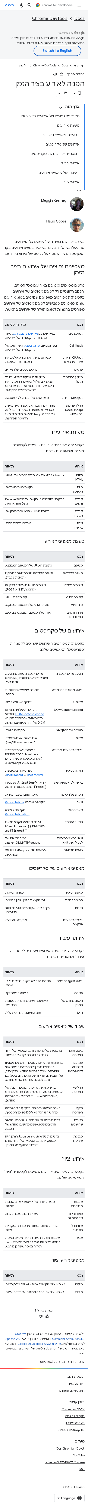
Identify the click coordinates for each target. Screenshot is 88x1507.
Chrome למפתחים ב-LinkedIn (65, 1462)
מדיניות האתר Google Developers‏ (39, 1344)
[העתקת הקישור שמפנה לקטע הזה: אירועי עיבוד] (54, 938)
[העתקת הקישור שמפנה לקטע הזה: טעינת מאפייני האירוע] (40, 541)
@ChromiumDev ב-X (70, 1448)
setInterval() (35, 775)
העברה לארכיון (75, 1423)
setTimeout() (14, 775)
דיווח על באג (77, 1384)
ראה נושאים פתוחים (72, 1391)
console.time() (14, 802)
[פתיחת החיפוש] (29, 5)
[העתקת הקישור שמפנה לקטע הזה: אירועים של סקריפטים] (30, 631)
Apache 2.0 (13, 1339)
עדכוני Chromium (73, 1409)
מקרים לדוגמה (75, 1416)
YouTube (79, 1455)
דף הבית (79, 65)
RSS (82, 1469)
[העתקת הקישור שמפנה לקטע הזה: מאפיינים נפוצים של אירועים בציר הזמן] (69, 273)
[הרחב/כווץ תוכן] (60, 107)
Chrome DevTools (49, 18)
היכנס (9, 5)
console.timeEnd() (17, 814)
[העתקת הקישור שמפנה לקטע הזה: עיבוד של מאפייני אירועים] (34, 1026)
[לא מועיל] (55, 74)
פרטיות (67, 1487)
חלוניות (23, 65)
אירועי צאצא (32, 345)
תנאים (80, 1487)
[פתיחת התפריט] (79, 5)
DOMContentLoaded (29, 714)
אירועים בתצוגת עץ (25, 333)
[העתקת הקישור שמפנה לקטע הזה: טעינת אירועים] (47, 432)
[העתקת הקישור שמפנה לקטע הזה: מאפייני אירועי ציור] (47, 1260)
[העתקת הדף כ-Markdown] (66, 93)
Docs (79, 18)
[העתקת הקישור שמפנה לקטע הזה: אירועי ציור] (57, 1159)
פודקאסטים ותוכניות (71, 1430)
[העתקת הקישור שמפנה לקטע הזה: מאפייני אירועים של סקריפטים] (25, 868)
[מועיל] (61, 74)
